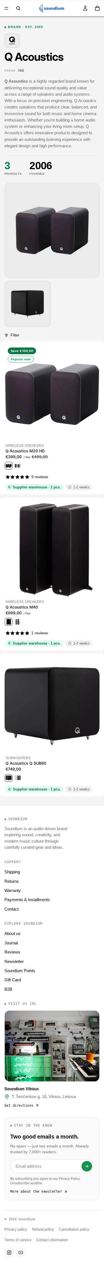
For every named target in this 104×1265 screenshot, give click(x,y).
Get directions (19, 1105)
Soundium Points (19, 970)
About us (12, 933)
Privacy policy (15, 1229)
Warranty (12, 890)
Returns (11, 881)
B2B (8, 989)
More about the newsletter (36, 1191)
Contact (11, 909)
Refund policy (43, 1229)
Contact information (52, 1240)
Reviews (12, 952)
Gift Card (12, 979)
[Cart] (97, 8)
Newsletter (14, 961)
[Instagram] (9, 1252)
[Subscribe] (87, 1166)
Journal (11, 942)
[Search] (18, 8)
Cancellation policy (74, 1229)
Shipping (12, 871)
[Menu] (6, 8)
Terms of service (17, 1240)
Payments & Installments (27, 899)
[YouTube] (21, 1252)
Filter (15, 335)
